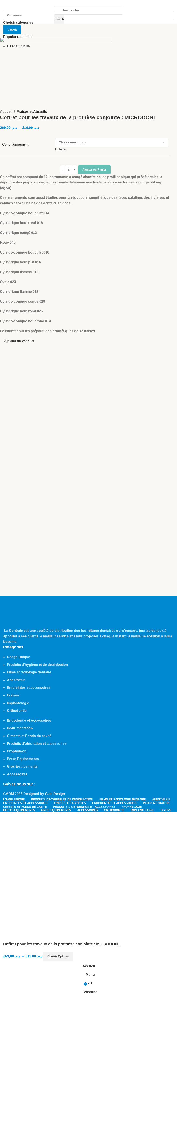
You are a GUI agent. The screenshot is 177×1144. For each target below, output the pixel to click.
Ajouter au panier (94, 169)
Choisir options (58, 956)
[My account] (127, 14)
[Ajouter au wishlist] (78, 956)
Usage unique (18, 46)
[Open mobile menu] (50, 14)
